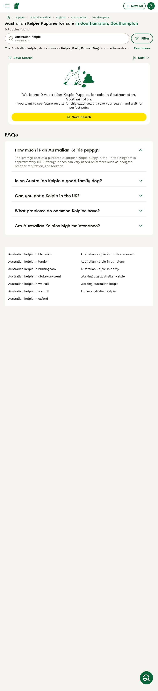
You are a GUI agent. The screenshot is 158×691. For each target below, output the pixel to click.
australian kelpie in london (28, 261)
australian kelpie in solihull (28, 291)
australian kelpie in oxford (28, 299)
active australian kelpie (98, 291)
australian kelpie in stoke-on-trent (34, 276)
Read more (142, 48)
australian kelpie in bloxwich (30, 254)
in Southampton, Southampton (106, 23)
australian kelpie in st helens (103, 261)
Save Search (23, 58)
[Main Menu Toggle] (7, 6)
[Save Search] (146, 677)
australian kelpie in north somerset (107, 254)
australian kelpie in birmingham (32, 269)
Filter (145, 38)
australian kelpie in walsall (28, 284)
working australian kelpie (99, 284)
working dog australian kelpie (103, 276)
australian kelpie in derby (100, 269)
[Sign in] (151, 6)
